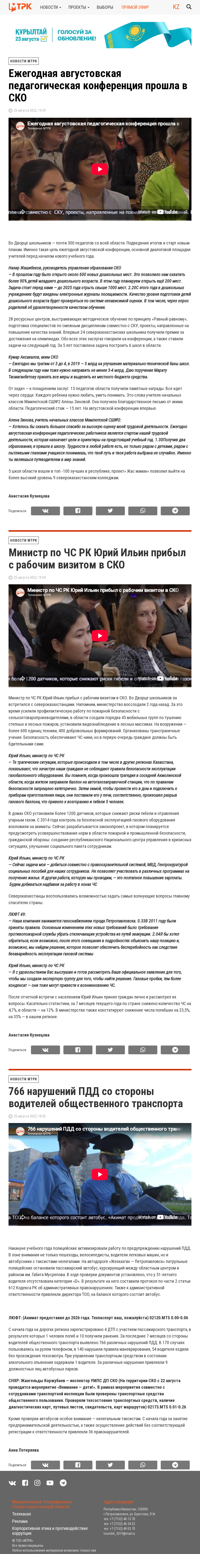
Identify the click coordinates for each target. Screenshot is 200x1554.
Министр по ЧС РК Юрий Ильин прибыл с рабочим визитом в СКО (97, 558)
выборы (105, 7)
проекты (78, 7)
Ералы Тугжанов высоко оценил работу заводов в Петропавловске (99, 1512)
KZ (176, 6)
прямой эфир (135, 7)
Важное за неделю (61, 1494)
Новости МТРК (23, 61)
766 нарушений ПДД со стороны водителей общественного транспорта (96, 1097)
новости (49, 7)
